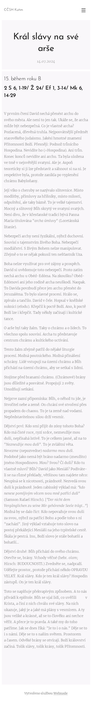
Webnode (60, 693)
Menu (83, 10)
